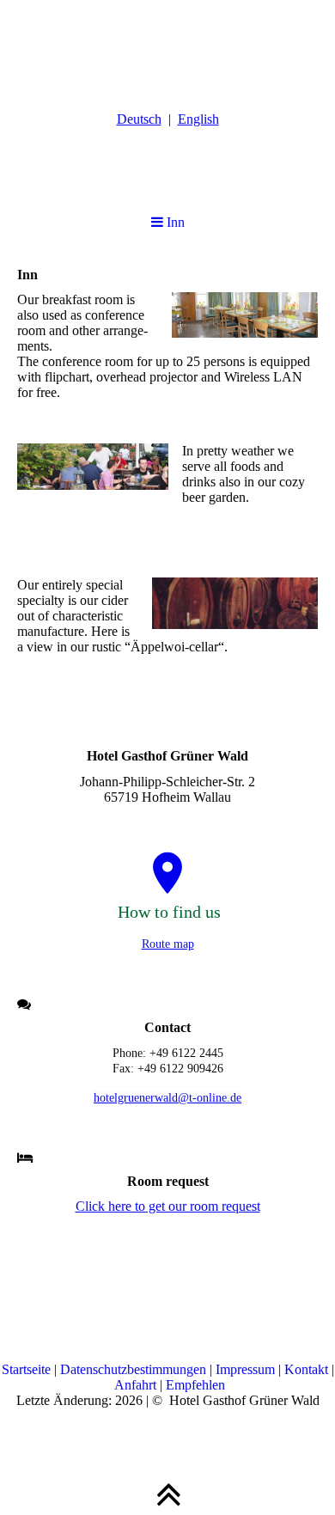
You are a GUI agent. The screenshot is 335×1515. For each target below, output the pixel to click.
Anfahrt (137, 1385)
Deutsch (139, 119)
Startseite (28, 1369)
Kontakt (308, 1369)
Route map (168, 944)
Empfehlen (195, 1385)
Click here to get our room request (168, 1206)
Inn (174, 222)
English (198, 119)
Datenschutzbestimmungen (135, 1369)
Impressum (247, 1369)
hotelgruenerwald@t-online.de (167, 1097)
